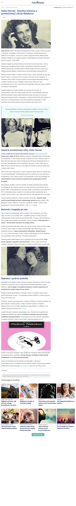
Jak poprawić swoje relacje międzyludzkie (9, 427)
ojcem (30, 205)
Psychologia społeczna (63, 424)
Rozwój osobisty (43, 424)
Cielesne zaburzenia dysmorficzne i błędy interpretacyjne (27, 428)
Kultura (3, 7)
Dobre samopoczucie (6, 399)
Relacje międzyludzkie (7, 424)
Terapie (22, 399)
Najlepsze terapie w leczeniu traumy (27, 402)
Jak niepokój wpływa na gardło (65, 402)
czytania (23, 308)
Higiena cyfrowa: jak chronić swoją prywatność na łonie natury (8, 403)
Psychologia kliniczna (26, 424)
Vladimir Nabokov (26, 115)
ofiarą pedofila (24, 366)
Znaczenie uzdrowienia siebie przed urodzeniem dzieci (47, 403)
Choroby (59, 399)
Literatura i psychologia (11, 7)
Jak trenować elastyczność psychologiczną (44, 428)
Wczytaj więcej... (38, 434)
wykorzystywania (41, 154)
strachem (4, 233)
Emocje (40, 399)
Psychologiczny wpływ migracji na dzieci (65, 427)
